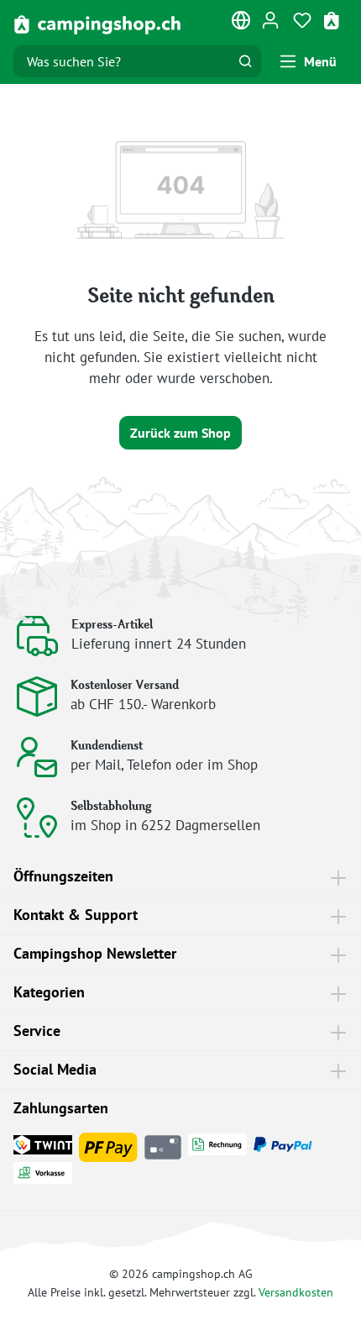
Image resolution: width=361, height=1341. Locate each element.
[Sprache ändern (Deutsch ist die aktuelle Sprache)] (241, 23)
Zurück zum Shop (180, 432)
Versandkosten (296, 1292)
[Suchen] (245, 61)
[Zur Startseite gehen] (97, 23)
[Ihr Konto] (270, 19)
